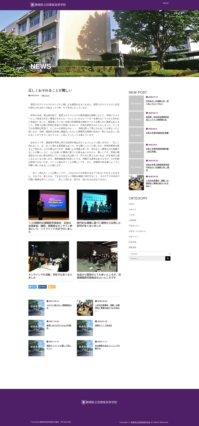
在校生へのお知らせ (137, 231)
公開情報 (132, 220)
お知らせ (132, 209)
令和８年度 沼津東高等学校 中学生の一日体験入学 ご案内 (157, 167)
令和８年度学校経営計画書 (157, 133)
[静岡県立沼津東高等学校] (48, 4)
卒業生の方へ (134, 226)
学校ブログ (45, 95)
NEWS (131, 204)
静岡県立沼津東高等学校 (140, 422)
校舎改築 (132, 242)
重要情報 (132, 247)
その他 (131, 215)
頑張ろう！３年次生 (103, 325)
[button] (166, 3)
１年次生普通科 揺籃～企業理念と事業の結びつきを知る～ (107, 308)
